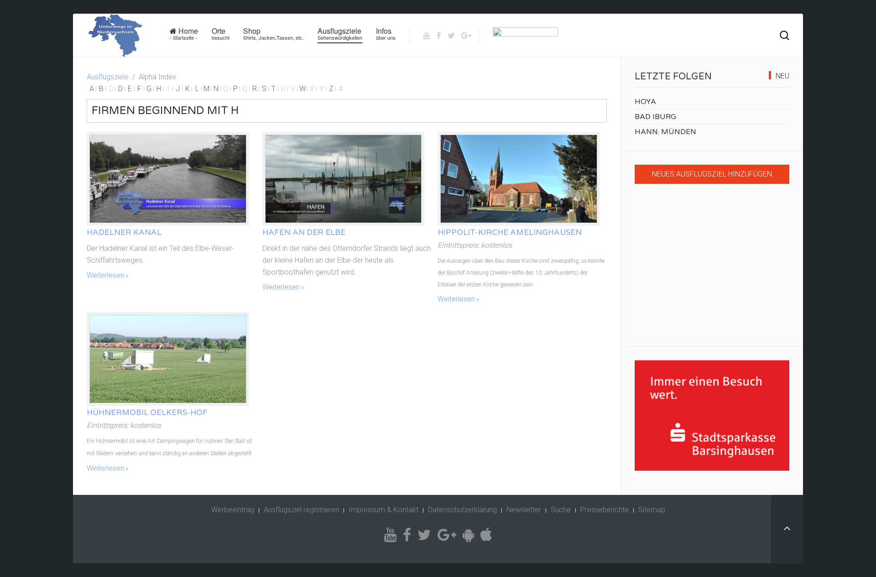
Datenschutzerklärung (462, 509)
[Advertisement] (712, 264)
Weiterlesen (105, 275)
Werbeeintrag (232, 509)
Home (184, 33)
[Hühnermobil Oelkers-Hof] (167, 359)
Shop (273, 33)
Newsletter (523, 509)
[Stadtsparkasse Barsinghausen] (712, 415)
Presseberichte (604, 509)
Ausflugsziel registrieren (301, 509)
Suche (561, 509)
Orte (220, 33)
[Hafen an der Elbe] (343, 179)
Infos (386, 33)
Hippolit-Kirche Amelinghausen (510, 232)
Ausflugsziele (340, 33)
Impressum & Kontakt (383, 509)
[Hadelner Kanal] (167, 179)
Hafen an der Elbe (303, 232)
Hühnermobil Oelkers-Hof (147, 412)
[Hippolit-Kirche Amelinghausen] (518, 179)
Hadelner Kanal (124, 232)
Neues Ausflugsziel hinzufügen (712, 174)
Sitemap (651, 509)
